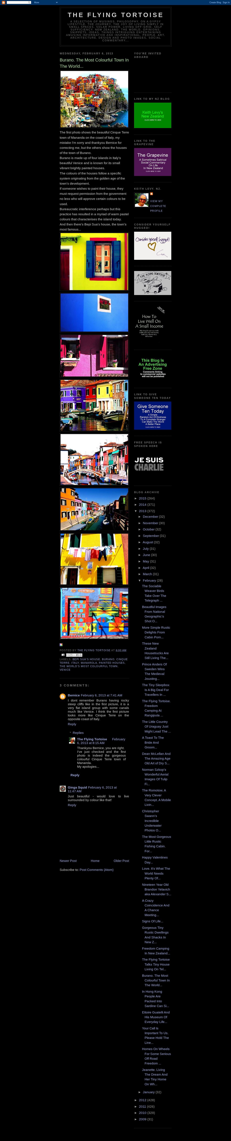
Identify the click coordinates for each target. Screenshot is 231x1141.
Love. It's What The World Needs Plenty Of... (156, 873)
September (151, 536)
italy (75, 663)
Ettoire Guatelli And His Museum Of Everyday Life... (156, 1017)
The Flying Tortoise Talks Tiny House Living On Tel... (156, 964)
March (148, 574)
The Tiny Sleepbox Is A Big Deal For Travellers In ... (155, 689)
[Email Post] (63, 654)
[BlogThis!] (71, 655)
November (151, 523)
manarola (89, 663)
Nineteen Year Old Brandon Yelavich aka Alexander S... (156, 889)
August (148, 542)
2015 (143, 498)
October (149, 529)
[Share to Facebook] (77, 655)
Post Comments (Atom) (96, 870)
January (149, 1092)
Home (95, 861)
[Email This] (68, 655)
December (151, 516)
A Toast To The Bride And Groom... (153, 742)
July (146, 548)
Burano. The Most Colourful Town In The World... (156, 980)
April (146, 568)
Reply (72, 724)
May (146, 561)
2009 (143, 1119)
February (150, 580)
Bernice (74, 695)
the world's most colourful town (89, 666)
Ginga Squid (77, 787)
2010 (143, 1113)
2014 (143, 504)
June (147, 555)
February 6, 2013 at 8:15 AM (101, 741)
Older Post (121, 861)
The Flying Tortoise (116, 14)
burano (108, 659)
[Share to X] (74, 655)
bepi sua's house (86, 659)
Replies (78, 733)
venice (65, 669)
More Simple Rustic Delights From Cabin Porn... (156, 632)
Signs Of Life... (152, 921)
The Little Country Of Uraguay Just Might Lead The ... (156, 726)
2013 (143, 511)
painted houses (112, 663)
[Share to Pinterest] (80, 655)
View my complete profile (158, 206)
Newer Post (68, 861)
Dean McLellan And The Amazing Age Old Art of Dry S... (156, 758)
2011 (143, 1106)
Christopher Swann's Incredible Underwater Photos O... (151, 820)
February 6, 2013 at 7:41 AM (101, 695)
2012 (143, 1100)
